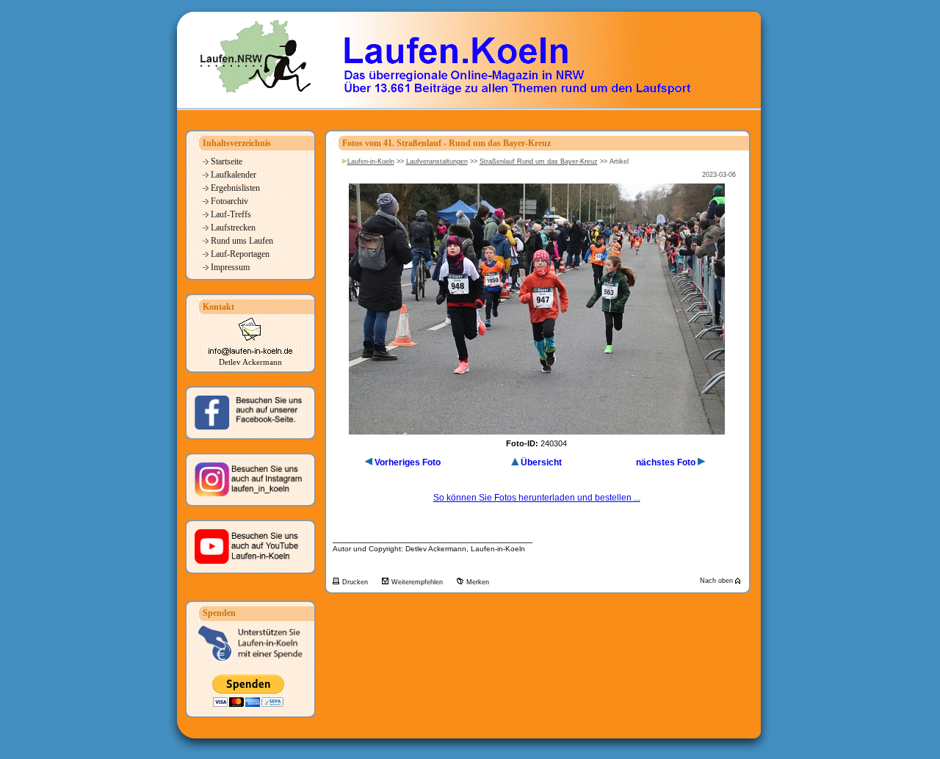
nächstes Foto (665, 462)
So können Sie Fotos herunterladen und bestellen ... (536, 498)
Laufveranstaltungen (437, 161)
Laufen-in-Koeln (370, 161)
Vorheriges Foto (408, 462)
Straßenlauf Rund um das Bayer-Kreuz (539, 161)
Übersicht (541, 462)
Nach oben (717, 580)
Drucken (356, 582)
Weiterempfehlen (418, 582)
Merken (477, 582)
